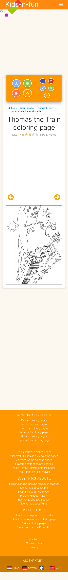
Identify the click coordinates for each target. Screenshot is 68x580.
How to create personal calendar (34, 515)
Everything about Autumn (34, 495)
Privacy (34, 547)
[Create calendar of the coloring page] (27, 83)
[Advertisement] (34, 35)
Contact (34, 539)
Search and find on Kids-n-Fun (34, 527)
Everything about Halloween (34, 491)
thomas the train (45, 108)
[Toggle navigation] (60, 4)
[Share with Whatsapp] (51, 88)
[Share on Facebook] (43, 81)
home (13, 108)
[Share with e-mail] (47, 95)
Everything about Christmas (34, 499)
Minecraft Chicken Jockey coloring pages (34, 456)
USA (57, 567)
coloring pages (27, 108)
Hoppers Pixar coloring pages (34, 440)
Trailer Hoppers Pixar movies (34, 471)
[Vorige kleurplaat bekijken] (12, 197)
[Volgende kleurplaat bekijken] (56, 197)
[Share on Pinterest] (51, 81)
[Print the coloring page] (16, 93)
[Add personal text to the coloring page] (16, 83)
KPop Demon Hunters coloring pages (34, 467)
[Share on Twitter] (43, 88)
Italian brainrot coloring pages (34, 452)
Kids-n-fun (21, 4)
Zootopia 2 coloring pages (34, 432)
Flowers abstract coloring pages (34, 464)
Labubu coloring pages (34, 424)
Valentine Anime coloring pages (34, 460)
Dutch (15, 567)
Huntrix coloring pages (34, 436)
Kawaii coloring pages (34, 420)
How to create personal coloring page (34, 519)
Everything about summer (34, 487)
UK (46, 567)
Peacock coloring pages (34, 428)
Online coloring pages (34, 523)
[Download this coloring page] (27, 93)
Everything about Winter (34, 503)
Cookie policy (34, 543)
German (32, 567)
